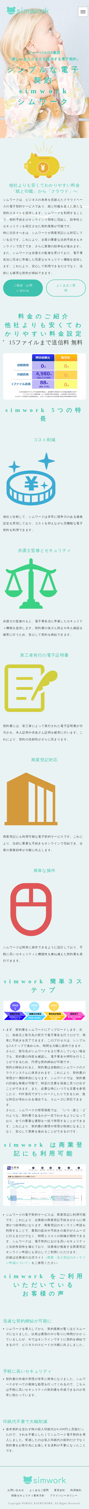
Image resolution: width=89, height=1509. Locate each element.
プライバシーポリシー (64, 1495)
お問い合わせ (15, 1490)
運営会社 (59, 1490)
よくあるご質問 (66, 288)
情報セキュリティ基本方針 (28, 1495)
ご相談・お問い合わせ (22, 288)
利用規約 (76, 1490)
